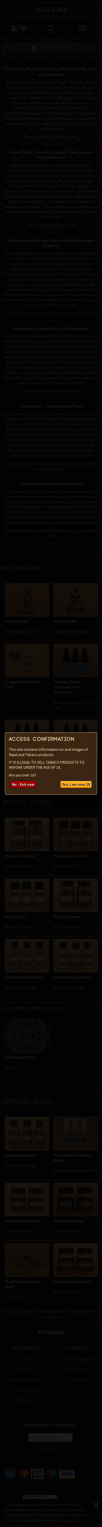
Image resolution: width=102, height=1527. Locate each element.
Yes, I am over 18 (76, 784)
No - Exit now (23, 784)
